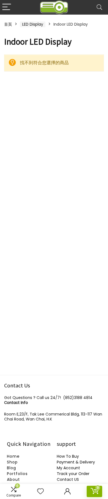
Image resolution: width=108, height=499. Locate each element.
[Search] (99, 7)
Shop (12, 462)
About (13, 479)
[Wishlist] (40, 491)
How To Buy (68, 456)
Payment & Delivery (76, 462)
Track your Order (73, 473)
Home (13, 456)
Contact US (68, 479)
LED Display (32, 24)
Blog (11, 468)
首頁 (8, 24)
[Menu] (6, 7)
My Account (68, 468)
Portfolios (17, 473)
